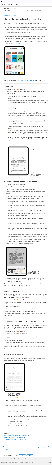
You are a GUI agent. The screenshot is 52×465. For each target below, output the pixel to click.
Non (29, 455)
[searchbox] (37, 11)
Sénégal (49, 462)
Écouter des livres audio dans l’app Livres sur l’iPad (16, 435)
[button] (47, 1)
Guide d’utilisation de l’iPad (11, 5)
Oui (22, 455)
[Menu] (50, 1)
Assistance (6, 458)
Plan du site (31, 462)
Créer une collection (15, 43)
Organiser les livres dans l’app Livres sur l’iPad (15, 439)
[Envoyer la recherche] (27, 10)
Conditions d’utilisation (24, 462)
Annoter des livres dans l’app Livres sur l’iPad (15, 437)
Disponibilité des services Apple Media (26, 80)
